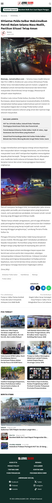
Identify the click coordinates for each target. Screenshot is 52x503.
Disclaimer (38, 466)
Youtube (15, 489)
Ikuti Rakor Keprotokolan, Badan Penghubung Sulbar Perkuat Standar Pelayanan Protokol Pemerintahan (38, 385)
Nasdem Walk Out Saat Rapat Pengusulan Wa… (28, 437)
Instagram (39, 486)
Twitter (39, 482)
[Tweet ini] (37, 288)
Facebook (15, 482)
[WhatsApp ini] (48, 288)
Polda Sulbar (6, 279)
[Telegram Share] (43, 288)
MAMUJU (3, 427)
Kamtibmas (25, 275)
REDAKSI (38, 462)
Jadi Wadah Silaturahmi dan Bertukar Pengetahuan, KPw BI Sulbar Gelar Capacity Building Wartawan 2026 (38, 333)
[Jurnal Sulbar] (26, 3)
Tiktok (39, 489)
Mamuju (35, 275)
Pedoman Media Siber (38, 473)
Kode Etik (13, 462)
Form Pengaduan (13, 473)
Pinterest (15, 486)
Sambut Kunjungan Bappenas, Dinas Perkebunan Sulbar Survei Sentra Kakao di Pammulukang (13, 385)
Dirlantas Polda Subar (10, 275)
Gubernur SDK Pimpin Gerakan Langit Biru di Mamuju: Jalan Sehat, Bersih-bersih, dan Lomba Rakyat (12, 333)
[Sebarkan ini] (32, 288)
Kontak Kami (38, 470)
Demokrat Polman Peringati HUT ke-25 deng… (28, 447)
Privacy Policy (13, 466)
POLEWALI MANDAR (15, 444)
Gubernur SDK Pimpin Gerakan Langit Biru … (19, 430)
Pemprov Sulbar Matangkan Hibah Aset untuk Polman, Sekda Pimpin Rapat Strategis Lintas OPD (38, 359)
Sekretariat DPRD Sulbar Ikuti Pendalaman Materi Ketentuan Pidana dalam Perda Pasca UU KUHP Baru (13, 359)
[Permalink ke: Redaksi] (3, 33)
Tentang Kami (13, 470)
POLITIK (12, 435)
